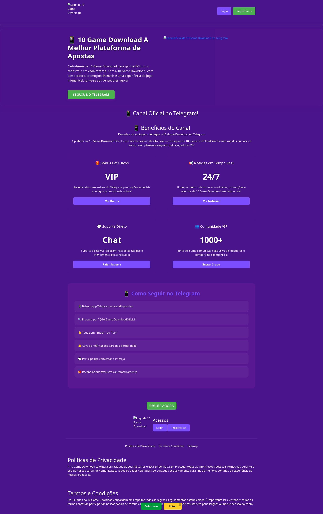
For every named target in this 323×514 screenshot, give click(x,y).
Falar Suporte (112, 264)
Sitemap (193, 446)
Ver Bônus (112, 201)
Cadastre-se (151, 506)
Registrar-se (244, 11)
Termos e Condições (171, 446)
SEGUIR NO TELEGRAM (91, 94)
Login (224, 11)
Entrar (172, 506)
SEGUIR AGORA (161, 405)
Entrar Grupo (211, 264)
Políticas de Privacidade (140, 446)
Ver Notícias (211, 201)
